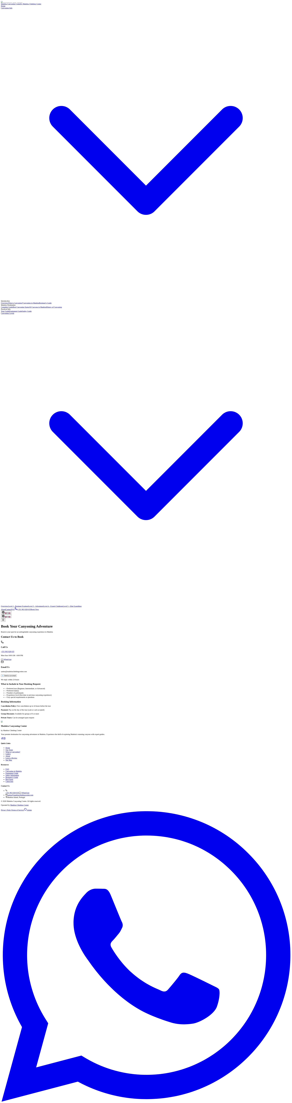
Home (3, 6)
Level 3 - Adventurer (35, 606)
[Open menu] (3, 620)
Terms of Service (17, 810)
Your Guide (5, 311)
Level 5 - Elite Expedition (72, 606)
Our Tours (9, 750)
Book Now (35, 609)
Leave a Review (11, 758)
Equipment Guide (15, 311)
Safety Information (12, 775)
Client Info (9, 781)
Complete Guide (7, 307)
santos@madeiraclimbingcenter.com (20, 795)
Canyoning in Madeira (31, 303)
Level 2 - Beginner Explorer (18, 606)
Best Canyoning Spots (21, 307)
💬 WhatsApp (6, 659)
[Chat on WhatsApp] (146, 1101)
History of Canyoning (54, 307)
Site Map (8, 760)
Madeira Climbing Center (19, 805)
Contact (8, 609)
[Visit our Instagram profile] (2, 739)
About (3, 609)
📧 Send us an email (9, 676)
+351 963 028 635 (7, 652)
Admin (29, 810)
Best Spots (9, 779)
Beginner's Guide (45, 303)
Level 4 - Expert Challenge (53, 606)
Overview (4, 303)
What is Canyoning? (15, 303)
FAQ (13, 609)
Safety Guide (27, 311)
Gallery (8, 754)
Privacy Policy (6, 810)
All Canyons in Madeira (37, 307)
